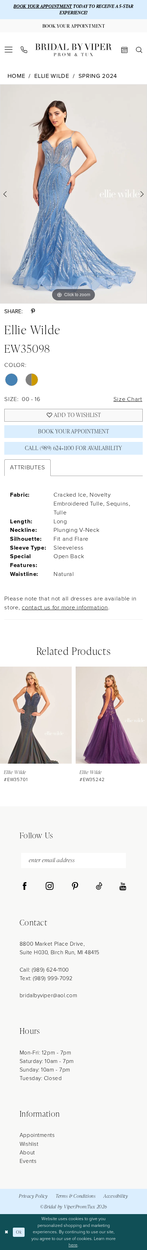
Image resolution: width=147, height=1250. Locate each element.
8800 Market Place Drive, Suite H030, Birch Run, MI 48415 (60, 948)
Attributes (27, 467)
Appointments (37, 1135)
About (27, 1152)
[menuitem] (9, 50)
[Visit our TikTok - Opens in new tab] (99, 886)
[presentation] (36, 715)
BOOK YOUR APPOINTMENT (43, 6)
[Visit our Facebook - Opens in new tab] (24, 886)
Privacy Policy (33, 1196)
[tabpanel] (73, 194)
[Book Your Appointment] (124, 50)
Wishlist (29, 1144)
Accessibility (115, 1196)
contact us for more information (65, 607)
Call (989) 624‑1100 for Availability (73, 448)
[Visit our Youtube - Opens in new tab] (123, 886)
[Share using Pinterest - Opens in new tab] (33, 311)
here (73, 1245)
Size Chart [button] (127, 399)
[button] (9, 50)
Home (16, 76)
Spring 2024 (97, 76)
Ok (18, 1232)
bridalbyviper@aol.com (48, 995)
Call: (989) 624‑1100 (44, 970)
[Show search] (139, 50)
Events (28, 1161)
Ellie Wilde (51, 76)
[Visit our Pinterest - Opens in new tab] (75, 886)
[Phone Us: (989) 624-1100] (24, 50)
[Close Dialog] (6, 1232)
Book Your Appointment (73, 431)
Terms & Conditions (76, 1196)
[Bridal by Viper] (73, 50)
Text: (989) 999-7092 (46, 978)
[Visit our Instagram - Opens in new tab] (49, 886)
